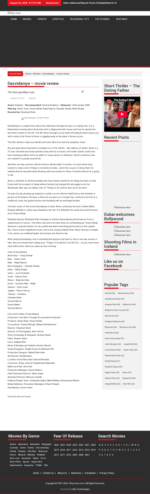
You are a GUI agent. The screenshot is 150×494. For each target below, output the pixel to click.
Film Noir (32, 451)
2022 (81, 445)
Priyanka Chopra (113, 367)
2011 (62, 455)
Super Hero (36, 461)
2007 (87, 455)
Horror (13, 454)
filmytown (111, 327)
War (46, 465)
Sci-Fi (43, 458)
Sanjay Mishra (112, 384)
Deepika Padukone (115, 321)
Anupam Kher (112, 304)
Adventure (23, 444)
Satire (36, 458)
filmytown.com (128, 327)
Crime (23, 447)
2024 (68, 445)
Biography (46, 444)
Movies (37, 73)
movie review (113, 350)
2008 (81, 455)
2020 (93, 445)
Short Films (15, 461)
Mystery (31, 454)
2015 (81, 450)
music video (130, 350)
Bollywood (129, 304)
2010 (68, 455)
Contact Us (48, 473)
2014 (87, 450)
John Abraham (113, 344)
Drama (31, 447)
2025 (62, 445)
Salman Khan (112, 378)
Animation (35, 444)
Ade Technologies (81, 489)
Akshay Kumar (126, 293)
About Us (62, 473)
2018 (62, 450)
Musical (21, 454)
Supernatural (16, 465)
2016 (75, 450)
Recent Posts (116, 137)
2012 (56, 455)
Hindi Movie (112, 333)
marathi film (130, 344)
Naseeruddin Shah (114, 355)
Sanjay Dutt (129, 378)
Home (28, 73)
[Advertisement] (75, 44)
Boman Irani (112, 316)
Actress (110, 293)
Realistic (41, 454)
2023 (75, 445)
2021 (87, 445)
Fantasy (22, 451)
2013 (93, 450)
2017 (68, 450)
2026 (56, 445)
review (126, 372)
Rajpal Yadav (112, 372)
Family (13, 451)
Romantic (26, 458)
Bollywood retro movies (117, 310)
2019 (56, 450)
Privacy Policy (106, 473)
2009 (75, 455)
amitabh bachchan (114, 299)
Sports (26, 461)
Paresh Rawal (112, 361)
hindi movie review (114, 338)
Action (13, 444)
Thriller (39, 465)
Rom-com (15, 458)
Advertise (76, 473)
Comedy (14, 447)
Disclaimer (90, 473)
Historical (42, 451)
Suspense (29, 465)
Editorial (32, 98)
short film (129, 384)
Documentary (42, 447)
